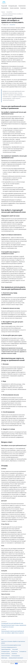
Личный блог (9, 12)
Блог (2, 639)
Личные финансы (15, 655)
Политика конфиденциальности (9, 647)
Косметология (22, 6)
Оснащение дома (12, 6)
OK (16, 663)
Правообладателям (5, 649)
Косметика (23, 8)
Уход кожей (4, 6)
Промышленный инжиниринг (16, 657)
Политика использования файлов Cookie (11, 645)
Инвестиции (4, 657)
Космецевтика (4, 8)
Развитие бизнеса (5, 655)
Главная (3, 12)
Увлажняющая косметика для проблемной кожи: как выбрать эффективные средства (12, 631)
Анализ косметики (14, 8)
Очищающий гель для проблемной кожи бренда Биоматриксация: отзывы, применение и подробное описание (13, 624)
